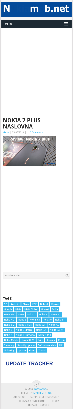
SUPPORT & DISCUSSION (44, 397)
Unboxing (9, 350)
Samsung (9, 345)
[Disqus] (36, 220)
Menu (8, 23)
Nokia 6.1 (60, 319)
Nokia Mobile (11, 340)
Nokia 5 (22, 319)
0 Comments (36, 132)
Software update (47, 345)
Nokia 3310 (44, 335)
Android (15, 304)
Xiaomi (42, 350)
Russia (61, 340)
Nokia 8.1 (41, 329)
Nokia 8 (8, 329)
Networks (9, 314)
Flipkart (55, 304)
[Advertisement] (36, 64)
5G (5, 304)
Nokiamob (40, 388)
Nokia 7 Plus (25, 324)
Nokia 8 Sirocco (24, 329)
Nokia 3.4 (56, 314)
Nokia (21, 314)
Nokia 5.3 (35, 319)
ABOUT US (19, 397)
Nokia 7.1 (40, 324)
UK (61, 345)
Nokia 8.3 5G (57, 329)
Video (32, 350)
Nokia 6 (47, 319)
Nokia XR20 (28, 340)
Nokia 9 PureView (25, 335)
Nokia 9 (8, 335)
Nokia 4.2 (9, 319)
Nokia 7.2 (54, 324)
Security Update (26, 345)
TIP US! (54, 401)
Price (40, 340)
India (55, 309)
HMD (18, 309)
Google (8, 309)
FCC (34, 304)
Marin (6, 132)
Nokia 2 (31, 314)
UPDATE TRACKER (38, 405)
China (26, 304)
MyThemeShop (42, 392)
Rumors (50, 340)
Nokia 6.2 (9, 324)
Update (22, 350)
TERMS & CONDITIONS (32, 401)
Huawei (45, 309)
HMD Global (31, 309)
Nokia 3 (43, 314)
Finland (44, 304)
